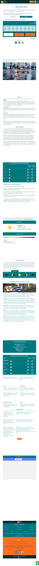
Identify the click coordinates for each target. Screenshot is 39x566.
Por (4, 38)
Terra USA (19, 529)
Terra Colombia (19, 527)
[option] (8, 34)
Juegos (12, 531)
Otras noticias (26, 531)
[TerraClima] (35, 2)
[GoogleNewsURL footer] (22, 552)
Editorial (22, 536)
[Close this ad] (38, 560)
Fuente (32, 38)
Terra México (32, 527)
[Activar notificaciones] (33, 563)
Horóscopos (32, 529)
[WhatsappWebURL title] (19, 42)
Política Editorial (23, 543)
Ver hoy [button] (26, 16)
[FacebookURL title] (16, 42)
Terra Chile (7, 527)
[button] (37, 2)
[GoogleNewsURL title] (22, 42)
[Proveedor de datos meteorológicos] (19, 557)
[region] (19, 51)
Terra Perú (7, 529)
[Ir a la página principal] (4, 2)
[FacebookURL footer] (16, 552)
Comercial (17, 536)
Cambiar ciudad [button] (13, 16)
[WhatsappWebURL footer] (19, 552)
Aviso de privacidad (17, 543)
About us (28, 543)
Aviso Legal (11, 543)
